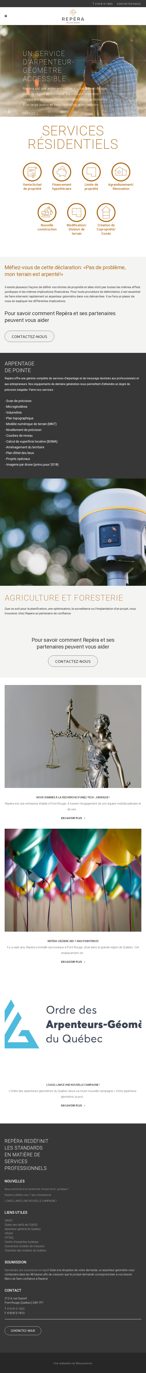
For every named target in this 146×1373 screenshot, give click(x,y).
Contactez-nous (129, 3)
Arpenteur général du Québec (23, 1229)
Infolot (9, 1233)
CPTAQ (9, 1237)
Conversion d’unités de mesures (24, 1246)
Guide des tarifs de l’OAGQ (21, 1224)
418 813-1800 (104, 3)
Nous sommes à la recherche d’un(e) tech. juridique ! (73, 797)
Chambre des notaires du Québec (25, 1250)
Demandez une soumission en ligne (26, 1270)
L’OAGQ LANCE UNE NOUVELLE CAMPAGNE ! (73, 1084)
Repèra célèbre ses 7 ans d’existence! (73, 941)
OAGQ (8, 1220)
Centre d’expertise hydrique (21, 1242)
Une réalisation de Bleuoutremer (73, 1363)
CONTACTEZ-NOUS (23, 1330)
